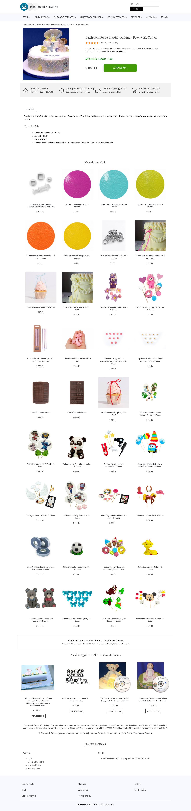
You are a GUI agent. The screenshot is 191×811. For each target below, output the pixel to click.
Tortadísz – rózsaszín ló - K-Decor (150, 515)
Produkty (31, 25)
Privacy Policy (84, 796)
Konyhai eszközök (116, 17)
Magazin (82, 784)
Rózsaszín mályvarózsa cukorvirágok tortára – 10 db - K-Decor (113, 361)
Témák (164, 17)
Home (25, 25)
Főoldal (27, 17)
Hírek (23, 790)
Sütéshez (135, 17)
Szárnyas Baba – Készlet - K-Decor (40, 515)
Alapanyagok (41, 17)
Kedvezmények (28, 796)
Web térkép (83, 790)
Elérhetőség (140, 790)
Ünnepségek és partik (90, 17)
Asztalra (150, 17)
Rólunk (137, 784)
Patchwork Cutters (151, 48)
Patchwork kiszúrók (121, 644)
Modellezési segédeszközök (100, 644)
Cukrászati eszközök (64, 17)
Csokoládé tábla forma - (41, 413)
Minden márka (28, 784)
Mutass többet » (119, 51)
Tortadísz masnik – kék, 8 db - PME (40, 307)
